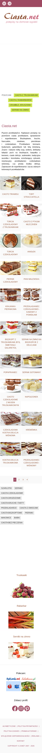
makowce (6, 518)
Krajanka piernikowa (10, 307)
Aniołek (31, 252)
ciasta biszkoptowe (11, 513)
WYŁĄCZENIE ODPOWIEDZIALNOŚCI (15, 736)
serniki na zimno (20, 110)
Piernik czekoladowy (10, 280)
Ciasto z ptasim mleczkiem (32, 223)
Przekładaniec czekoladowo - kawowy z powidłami (32, 310)
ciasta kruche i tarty (12, 503)
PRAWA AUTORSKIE (29, 731)
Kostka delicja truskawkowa (10, 461)
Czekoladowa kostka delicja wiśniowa (10, 432)
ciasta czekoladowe (12, 493)
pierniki (29, 513)
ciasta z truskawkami (26, 95)
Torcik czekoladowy (10, 253)
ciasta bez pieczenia (12, 523)
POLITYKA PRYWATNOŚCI (28, 726)
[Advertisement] (21, 67)
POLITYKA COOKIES (11, 731)
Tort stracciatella (31, 195)
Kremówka (31, 430)
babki (17, 518)
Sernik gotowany (31, 372)
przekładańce (9, 508)
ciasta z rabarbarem (20, 100)
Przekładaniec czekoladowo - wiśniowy (32, 463)
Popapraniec (10, 372)
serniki (18, 488)
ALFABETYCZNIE (9, 726)
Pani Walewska (31, 279)
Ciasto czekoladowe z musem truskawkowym (10, 401)
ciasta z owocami (29, 508)
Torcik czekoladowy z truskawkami (10, 224)
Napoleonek (31, 397)
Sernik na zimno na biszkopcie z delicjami (31, 342)
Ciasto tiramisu (10, 194)
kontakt (20, 741)
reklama (35, 736)
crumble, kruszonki (20, 105)
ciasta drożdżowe (11, 498)
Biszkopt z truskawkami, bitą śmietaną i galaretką (10, 343)
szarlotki (6, 488)
